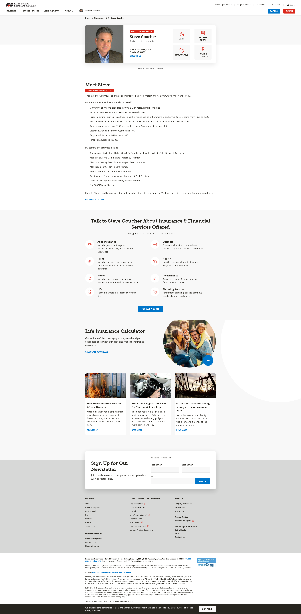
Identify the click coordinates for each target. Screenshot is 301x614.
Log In (292, 5)
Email (153, 476)
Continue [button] (207, 609)
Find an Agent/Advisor (223, 5)
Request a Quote (244, 5)
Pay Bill (274, 11)
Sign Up (202, 481)
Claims (289, 11)
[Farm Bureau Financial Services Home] (21, 5)
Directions (135, 56)
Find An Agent (100, 18)
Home (88, 18)
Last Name (187, 464)
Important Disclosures (150, 68)
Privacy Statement (93, 610)
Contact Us (261, 5)
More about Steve (94, 199)
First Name (156, 464)
